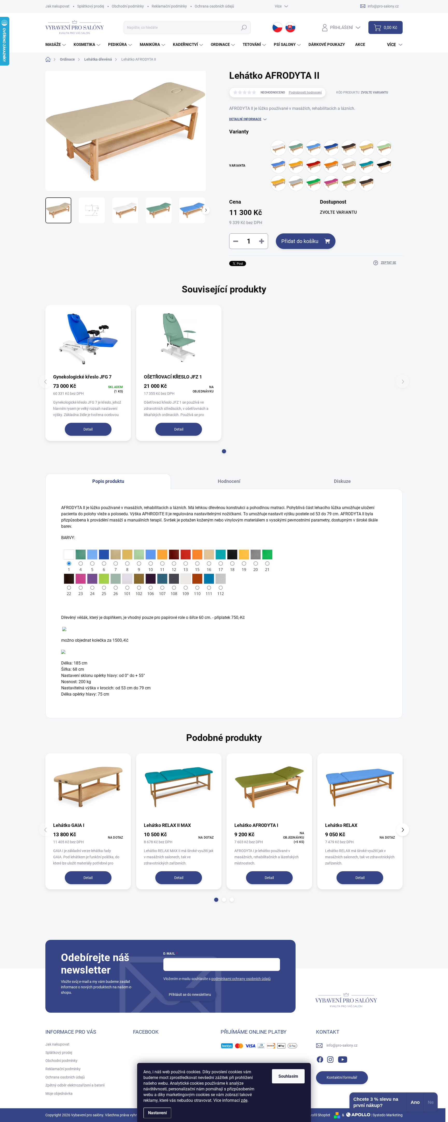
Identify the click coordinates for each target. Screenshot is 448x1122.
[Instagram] (330, 1058)
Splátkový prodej (90, 6)
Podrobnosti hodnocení (305, 92)
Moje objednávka (59, 1093)
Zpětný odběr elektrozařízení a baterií (74, 1085)
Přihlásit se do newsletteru (190, 994)
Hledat (244, 27)
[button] (224, 451)
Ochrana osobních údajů (214, 6)
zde (244, 1100)
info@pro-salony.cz (342, 1045)
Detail (88, 429)
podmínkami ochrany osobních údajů (241, 979)
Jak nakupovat (57, 6)
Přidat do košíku (299, 241)
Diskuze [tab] (342, 481)
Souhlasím (288, 1076)
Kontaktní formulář (342, 1077)
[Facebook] (320, 1058)
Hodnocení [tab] (229, 481)
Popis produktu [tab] (108, 481)
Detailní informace (245, 119)
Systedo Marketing (388, 1115)
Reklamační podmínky (169, 6)
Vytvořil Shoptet (317, 1115)
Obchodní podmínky (128, 6)
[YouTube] (342, 1058)
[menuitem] (56, 44)
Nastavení (157, 1112)
